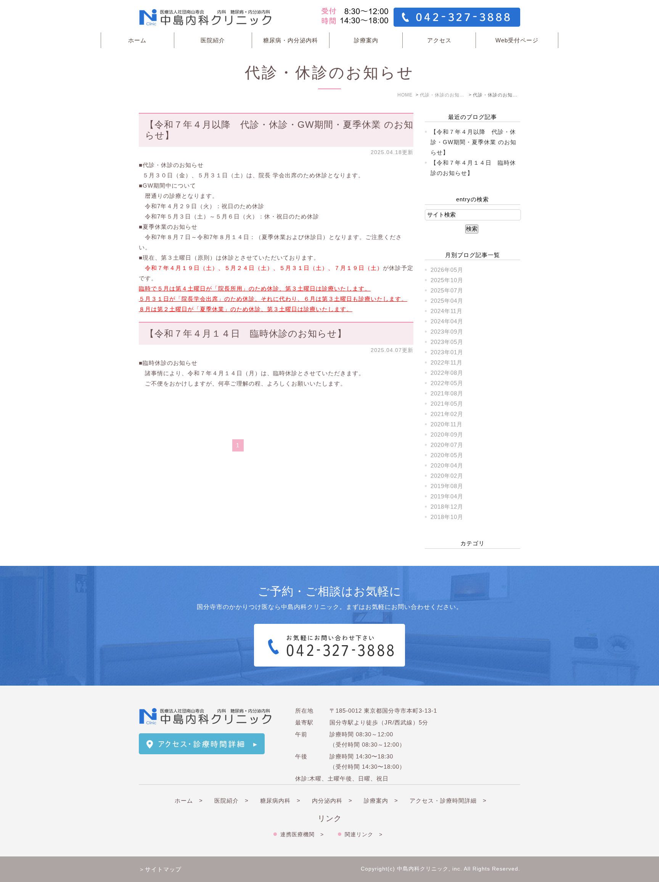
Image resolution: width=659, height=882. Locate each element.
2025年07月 (447, 290)
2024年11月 (447, 311)
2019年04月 (447, 496)
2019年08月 (447, 486)
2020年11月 (447, 424)
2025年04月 (447, 300)
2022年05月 (447, 383)
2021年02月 (447, 414)
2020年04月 (447, 465)
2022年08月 (447, 373)
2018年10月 (447, 517)
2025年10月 (447, 280)
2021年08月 (447, 393)
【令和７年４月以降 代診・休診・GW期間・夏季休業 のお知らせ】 (473, 142)
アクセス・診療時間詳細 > (448, 800)
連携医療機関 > (302, 834)
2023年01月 (447, 352)
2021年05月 (447, 403)
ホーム (137, 40)
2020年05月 (447, 455)
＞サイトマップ (160, 869)
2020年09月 (447, 434)
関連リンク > (364, 834)
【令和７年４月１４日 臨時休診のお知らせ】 (246, 333)
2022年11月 (447, 362)
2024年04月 (447, 321)
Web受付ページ (516, 40)
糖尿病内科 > (280, 800)
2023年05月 (447, 342)
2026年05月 (447, 270)
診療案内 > (381, 800)
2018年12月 (447, 506)
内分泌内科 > (332, 800)
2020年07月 (447, 445)
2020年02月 (447, 475)
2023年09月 (447, 331)
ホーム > (189, 800)
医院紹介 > (231, 800)
